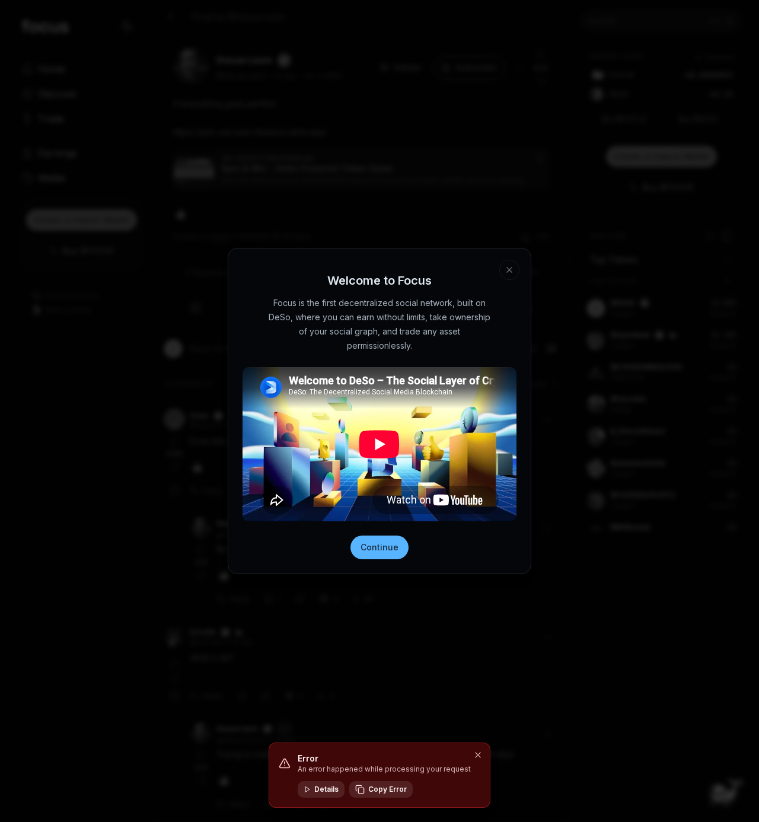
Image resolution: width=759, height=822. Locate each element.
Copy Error (387, 789)
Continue (379, 547)
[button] (478, 755)
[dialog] (379, 775)
